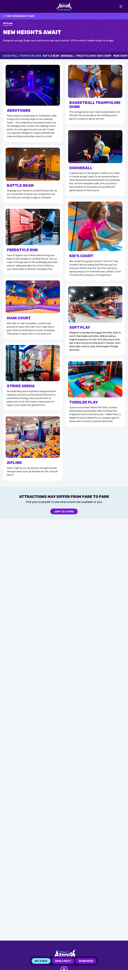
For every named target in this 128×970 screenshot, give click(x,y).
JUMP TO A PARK (64, 511)
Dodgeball (68, 55)
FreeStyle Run (85, 55)
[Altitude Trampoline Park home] (64, 6)
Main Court (120, 55)
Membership (86, 960)
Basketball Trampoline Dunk (22, 55)
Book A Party (63, 960)
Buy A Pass (41, 960)
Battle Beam (51, 55)
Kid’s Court (104, 55)
